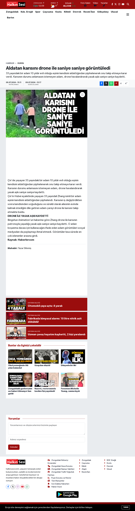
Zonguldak (12, 12)
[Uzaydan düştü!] (47, 356)
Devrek (77, 12)
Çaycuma (48, 12)
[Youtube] (22, 487)
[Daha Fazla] (116, 83)
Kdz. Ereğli (27, 12)
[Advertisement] (67, 41)
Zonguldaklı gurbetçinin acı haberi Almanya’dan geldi (20, 391)
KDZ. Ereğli (111, 460)
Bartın (10, 18)
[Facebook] (8, 487)
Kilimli (67, 12)
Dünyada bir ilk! (68, 365)
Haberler (10, 63)
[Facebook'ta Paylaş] (101, 83)
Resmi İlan (89, 12)
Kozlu (58, 12)
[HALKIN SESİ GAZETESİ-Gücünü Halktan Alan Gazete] (16, 4)
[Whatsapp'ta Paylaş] (111, 83)
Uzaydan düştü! (42, 365)
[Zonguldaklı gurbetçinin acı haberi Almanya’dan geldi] (20, 380)
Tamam (125, 507)
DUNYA (21, 63)
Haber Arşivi (56, 487)
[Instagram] (17, 487)
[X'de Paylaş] (106, 83)
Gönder (14, 447)
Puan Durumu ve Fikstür (61, 478)
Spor (37, 12)
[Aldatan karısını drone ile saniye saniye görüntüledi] (46, 114)
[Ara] (128, 4)
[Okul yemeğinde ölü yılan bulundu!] (20, 356)
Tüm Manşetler (57, 481)
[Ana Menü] (127, 15)
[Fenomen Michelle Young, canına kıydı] (73, 380)
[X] (13, 487)
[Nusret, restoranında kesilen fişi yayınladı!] (47, 380)
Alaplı (84, 469)
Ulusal (114, 12)
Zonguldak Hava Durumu (62, 466)
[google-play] (67, 494)
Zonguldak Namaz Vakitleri (62, 469)
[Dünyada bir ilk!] (73, 356)
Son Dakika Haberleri (60, 484)
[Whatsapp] (27, 487)
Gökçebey (103, 12)
